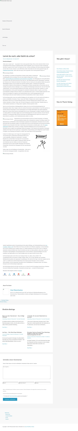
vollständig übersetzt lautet (8, 70)
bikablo (20, 270)
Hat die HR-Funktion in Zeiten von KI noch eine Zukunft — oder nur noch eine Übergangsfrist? (64, 76)
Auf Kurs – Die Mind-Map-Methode (12, 332)
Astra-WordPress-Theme (29, 426)
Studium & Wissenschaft (14, 334)
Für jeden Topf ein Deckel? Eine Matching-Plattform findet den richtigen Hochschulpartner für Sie (38, 333)
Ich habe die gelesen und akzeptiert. (15, 396)
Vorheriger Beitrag (4, 300)
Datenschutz (7, 414)
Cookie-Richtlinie (8, 415)
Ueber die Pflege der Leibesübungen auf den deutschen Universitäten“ (19, 78)
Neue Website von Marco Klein (63, 68)
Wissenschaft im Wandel (40, 336)
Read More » (4, 327)
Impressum (7, 412)
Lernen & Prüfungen (6, 334)
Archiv (6, 417)
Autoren (7, 419)
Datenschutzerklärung (13, 396)
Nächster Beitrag (4, 301)
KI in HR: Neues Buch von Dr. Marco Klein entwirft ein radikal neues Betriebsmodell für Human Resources (64, 85)
